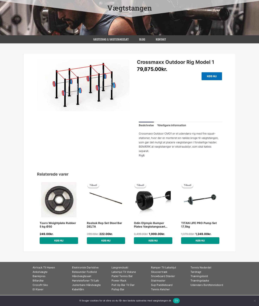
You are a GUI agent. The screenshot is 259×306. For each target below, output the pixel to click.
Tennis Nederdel (200, 267)
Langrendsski (120, 267)
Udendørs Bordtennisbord (206, 285)
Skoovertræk (159, 272)
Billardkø (38, 280)
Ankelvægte (40, 272)
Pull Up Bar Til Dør (123, 285)
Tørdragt (195, 272)
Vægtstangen (129, 8)
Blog (142, 39)
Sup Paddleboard (161, 285)
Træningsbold (199, 276)
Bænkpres (39, 276)
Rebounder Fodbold (84, 272)
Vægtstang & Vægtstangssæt (111, 39)
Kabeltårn (78, 289)
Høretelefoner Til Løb (85, 280)
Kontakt (161, 39)
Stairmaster (158, 280)
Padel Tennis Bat (122, 276)
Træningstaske (199, 280)
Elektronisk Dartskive (85, 267)
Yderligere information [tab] (171, 125)
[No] (254, 300)
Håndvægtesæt (81, 276)
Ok (176, 300)
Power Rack (119, 280)
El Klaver (38, 289)
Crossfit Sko (40, 285)
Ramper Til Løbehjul (163, 267)
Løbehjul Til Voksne (124, 272)
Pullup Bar (118, 289)
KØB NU (212, 76)
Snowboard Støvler (163, 276)
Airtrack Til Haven (44, 267)
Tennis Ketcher (160, 289)
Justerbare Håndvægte (86, 285)
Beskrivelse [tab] (146, 125)
